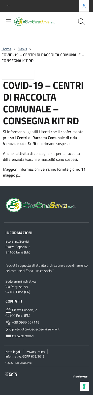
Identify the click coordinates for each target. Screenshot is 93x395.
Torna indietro (21, 74)
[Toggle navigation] (8, 21)
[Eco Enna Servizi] (43, 21)
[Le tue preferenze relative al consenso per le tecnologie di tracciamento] (84, 386)
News (22, 49)
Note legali (13, 351)
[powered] (80, 376)
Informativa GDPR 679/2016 (24, 356)
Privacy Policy (35, 351)
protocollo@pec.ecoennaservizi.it (35, 329)
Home (6, 49)
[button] (8, 6)
